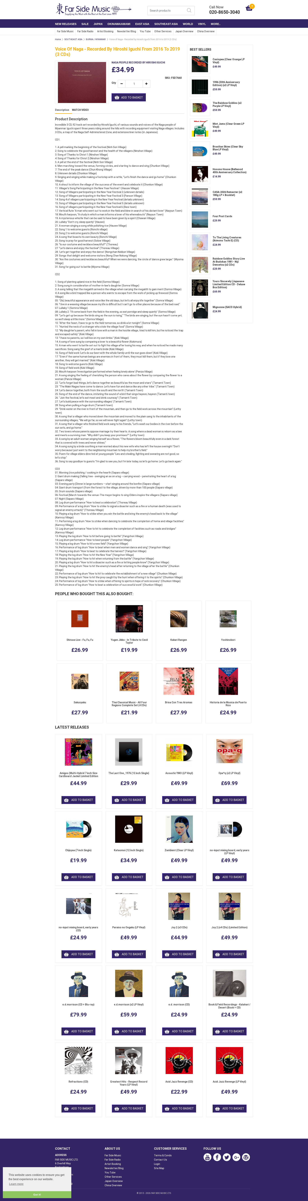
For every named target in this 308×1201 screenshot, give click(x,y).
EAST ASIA (142, 23)
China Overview (206, 31)
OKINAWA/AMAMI (118, 23)
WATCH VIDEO (80, 109)
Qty (113, 82)
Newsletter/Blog (126, 31)
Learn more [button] (16, 1184)
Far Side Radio (85, 31)
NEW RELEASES (65, 23)
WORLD (188, 23)
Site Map (159, 1168)
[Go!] (189, 10)
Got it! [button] (37, 1194)
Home (58, 39)
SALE (85, 23)
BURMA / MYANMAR (96, 39)
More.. (215, 23)
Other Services (162, 31)
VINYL (202, 23)
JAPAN (98, 23)
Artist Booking (105, 31)
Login (157, 1164)
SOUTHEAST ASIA (166, 23)
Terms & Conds (163, 1155)
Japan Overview (184, 31)
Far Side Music (65, 31)
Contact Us (160, 1159)
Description (62, 109)
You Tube (145, 31)
